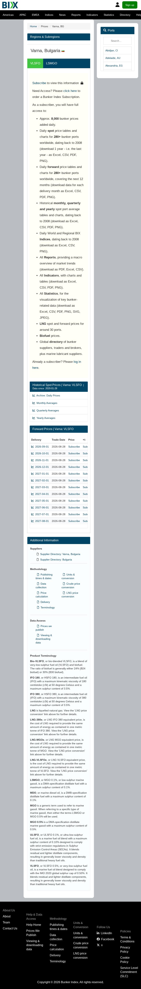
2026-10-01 (41, 453)
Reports (76, 14)
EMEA (35, 14)
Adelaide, (112, 57)
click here (70, 90)
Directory (125, 14)
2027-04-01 (41, 493)
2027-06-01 (41, 507)
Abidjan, (111, 50)
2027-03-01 (41, 487)
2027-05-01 (41, 500)
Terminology (47, 607)
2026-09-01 (41, 446)
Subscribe (39, 83)
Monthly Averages (46, 402)
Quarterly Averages (47, 410)
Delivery (44, 601)
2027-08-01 (41, 521)
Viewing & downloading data (44, 639)
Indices (49, 14)
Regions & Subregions (45, 36)
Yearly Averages (45, 417)
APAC (22, 14)
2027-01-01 (41, 473)
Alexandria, (114, 65)
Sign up (129, 4)
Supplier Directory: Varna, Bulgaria (60, 554)
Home (33, 26)
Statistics (109, 14)
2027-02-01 (41, 480)
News (62, 14)
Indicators (92, 14)
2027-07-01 (41, 514)
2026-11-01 (41, 460)
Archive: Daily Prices (47, 395)
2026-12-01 (41, 466)
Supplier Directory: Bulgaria (56, 559)
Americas (8, 14)
